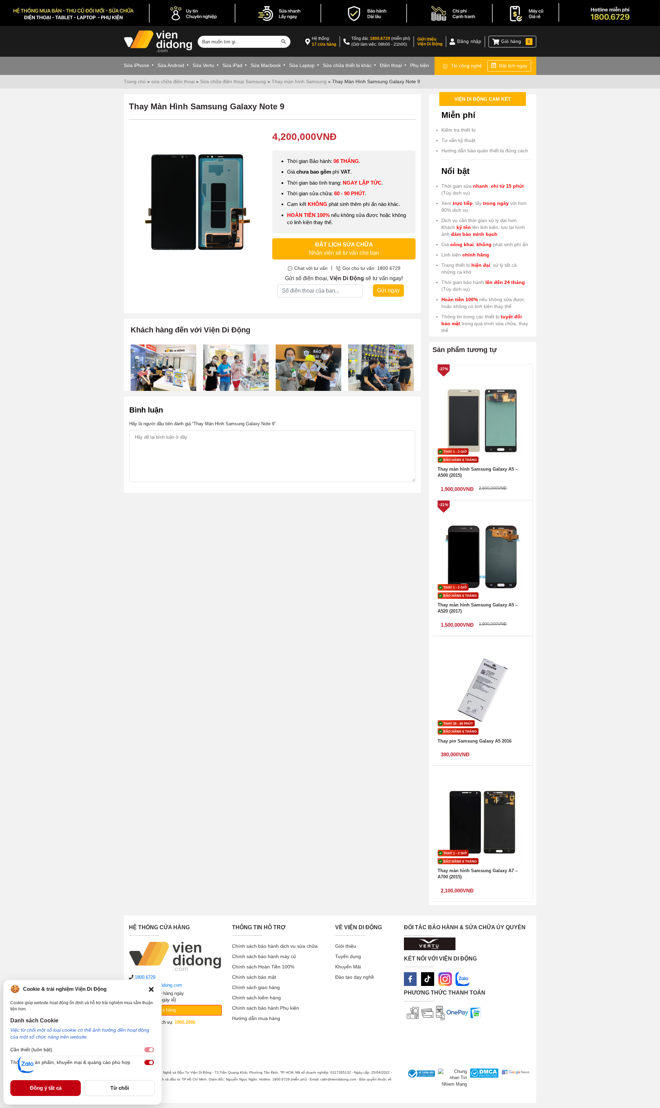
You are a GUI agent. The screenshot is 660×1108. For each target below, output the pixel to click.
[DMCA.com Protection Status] (483, 1078)
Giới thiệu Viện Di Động (429, 41)
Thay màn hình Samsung (299, 81)
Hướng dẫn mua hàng (256, 1018)
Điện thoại (391, 65)
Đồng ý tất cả (46, 1088)
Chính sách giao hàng (256, 987)
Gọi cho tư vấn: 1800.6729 (371, 268)
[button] (151, 989)
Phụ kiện (419, 65)
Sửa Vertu (203, 65)
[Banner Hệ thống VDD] (330, 13)
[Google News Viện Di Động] (513, 1078)
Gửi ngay (388, 290)
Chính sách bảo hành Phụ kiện (265, 1008)
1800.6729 (380, 38)
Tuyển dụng (348, 956)
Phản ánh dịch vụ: (165, 1022)
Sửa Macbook (266, 65)
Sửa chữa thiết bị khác (347, 65)
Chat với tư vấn (311, 268)
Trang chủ (135, 81)
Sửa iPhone (136, 65)
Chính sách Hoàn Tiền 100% (263, 966)
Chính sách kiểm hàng (256, 997)
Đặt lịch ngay (513, 65)
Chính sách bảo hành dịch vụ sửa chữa (275, 946)
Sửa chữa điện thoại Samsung (233, 81)
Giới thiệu (345, 946)
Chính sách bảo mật (254, 977)
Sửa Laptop (302, 65)
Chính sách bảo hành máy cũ (264, 956)
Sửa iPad (232, 65)
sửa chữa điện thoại (173, 81)
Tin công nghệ (466, 65)
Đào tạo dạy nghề (354, 977)
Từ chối (119, 1088)
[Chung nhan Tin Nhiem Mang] (451, 1078)
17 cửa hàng (324, 44)
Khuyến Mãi (348, 966)
